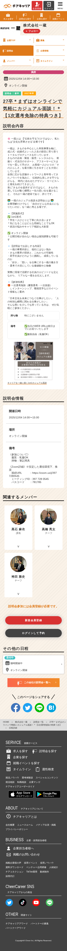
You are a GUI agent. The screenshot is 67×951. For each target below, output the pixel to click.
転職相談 (21, 782)
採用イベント (30, 863)
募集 (52, 40)
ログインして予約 (33, 633)
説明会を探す (48, 751)
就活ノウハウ (12, 777)
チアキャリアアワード (17, 923)
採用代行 (10, 876)
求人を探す (20, 751)
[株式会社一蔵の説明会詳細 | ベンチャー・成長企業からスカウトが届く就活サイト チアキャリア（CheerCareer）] (16, 5)
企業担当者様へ (23, 848)
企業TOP (19, 40)
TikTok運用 (31, 871)
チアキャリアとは (25, 816)
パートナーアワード (16, 928)
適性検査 (48, 769)
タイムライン (52, 60)
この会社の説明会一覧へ (37, 682)
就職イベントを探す (26, 763)
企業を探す (20, 757)
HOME (6, 722)
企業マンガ (34, 782)
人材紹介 (53, 867)
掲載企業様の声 (13, 863)
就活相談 (10, 782)
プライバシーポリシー (17, 829)
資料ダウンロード (14, 867)
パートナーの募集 (40, 923)
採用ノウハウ (47, 863)
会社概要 (10, 825)
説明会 (10, 50)
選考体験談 (27, 777)
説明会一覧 (38, 722)
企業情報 (52, 50)
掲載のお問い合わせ (26, 854)
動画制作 (44, 871)
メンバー (19, 60)
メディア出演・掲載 (46, 825)
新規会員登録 (33, 620)
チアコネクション (14, 871)
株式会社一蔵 (21, 722)
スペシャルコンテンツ (47, 777)
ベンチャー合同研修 (36, 867)
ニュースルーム (25, 825)
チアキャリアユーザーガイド (20, 786)
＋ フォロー (31, 31)
